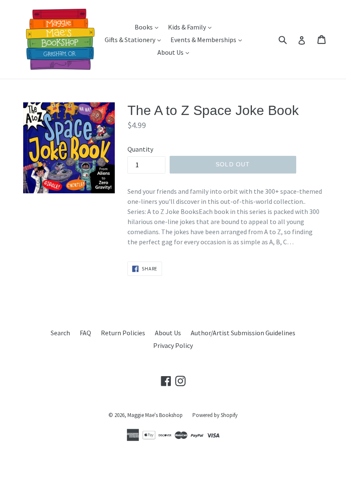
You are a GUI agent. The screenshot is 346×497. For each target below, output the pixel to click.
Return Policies (123, 333)
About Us (175, 52)
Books (148, 26)
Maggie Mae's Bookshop (155, 415)
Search (60, 333)
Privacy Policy (173, 345)
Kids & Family (192, 26)
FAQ (85, 333)
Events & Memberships (208, 39)
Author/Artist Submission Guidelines (243, 333)
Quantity (140, 149)
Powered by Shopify (215, 415)
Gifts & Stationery (135, 39)
